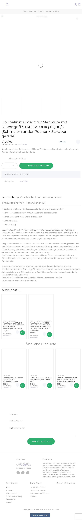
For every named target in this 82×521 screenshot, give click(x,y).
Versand (9, 502)
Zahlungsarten (11, 499)
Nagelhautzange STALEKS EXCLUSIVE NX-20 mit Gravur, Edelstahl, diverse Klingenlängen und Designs (13, 325)
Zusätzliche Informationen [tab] (36, 197)
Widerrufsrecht (11, 493)
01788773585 (24, 465)
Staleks (62, 142)
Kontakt (33, 496)
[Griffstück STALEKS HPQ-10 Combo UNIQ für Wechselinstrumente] (14, 361)
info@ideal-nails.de (24, 468)
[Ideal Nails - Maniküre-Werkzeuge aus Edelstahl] (40, 4)
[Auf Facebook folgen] (18, 472)
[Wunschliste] (78, 142)
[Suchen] (7, 4)
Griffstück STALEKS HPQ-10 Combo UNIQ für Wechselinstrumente (13, 379)
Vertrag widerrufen (40, 515)
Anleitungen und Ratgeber (39, 493)
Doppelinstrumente (44, 11)
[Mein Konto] (75, 4)
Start (25, 11)
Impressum (10, 490)
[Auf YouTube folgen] (27, 472)
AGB (7, 487)
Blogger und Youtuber (38, 490)
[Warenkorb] (79, 4)
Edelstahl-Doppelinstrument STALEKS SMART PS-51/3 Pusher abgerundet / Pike (67, 379)
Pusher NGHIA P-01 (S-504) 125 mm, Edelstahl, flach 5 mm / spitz (41, 379)
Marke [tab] (58, 197)
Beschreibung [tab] (10, 197)
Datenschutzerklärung (14, 496)
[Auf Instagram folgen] (22, 472)
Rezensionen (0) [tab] (36, 202)
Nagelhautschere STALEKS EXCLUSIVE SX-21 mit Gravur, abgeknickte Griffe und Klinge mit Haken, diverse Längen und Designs (40, 326)
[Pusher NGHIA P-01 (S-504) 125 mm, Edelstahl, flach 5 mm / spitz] (41, 361)
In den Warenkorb (38, 165)
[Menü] (3, 4)
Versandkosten (21, 144)
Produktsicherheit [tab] (13, 202)
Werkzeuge (32, 11)
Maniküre (55, 11)
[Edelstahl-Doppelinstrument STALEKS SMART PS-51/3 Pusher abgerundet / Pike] (68, 361)
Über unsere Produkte (38, 487)
